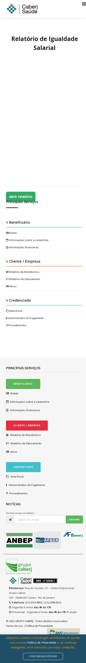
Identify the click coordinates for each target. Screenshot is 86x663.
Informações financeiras (23, 247)
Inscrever (74, 519)
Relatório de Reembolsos (23, 272)
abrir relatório (20, 197)
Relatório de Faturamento (24, 279)
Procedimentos (16, 325)
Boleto (13, 233)
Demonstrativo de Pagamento (25, 318)
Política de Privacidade (39, 626)
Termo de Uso (15, 626)
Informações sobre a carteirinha (28, 240)
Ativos (13, 286)
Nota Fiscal (15, 311)
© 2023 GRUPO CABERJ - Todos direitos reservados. (37, 621)
